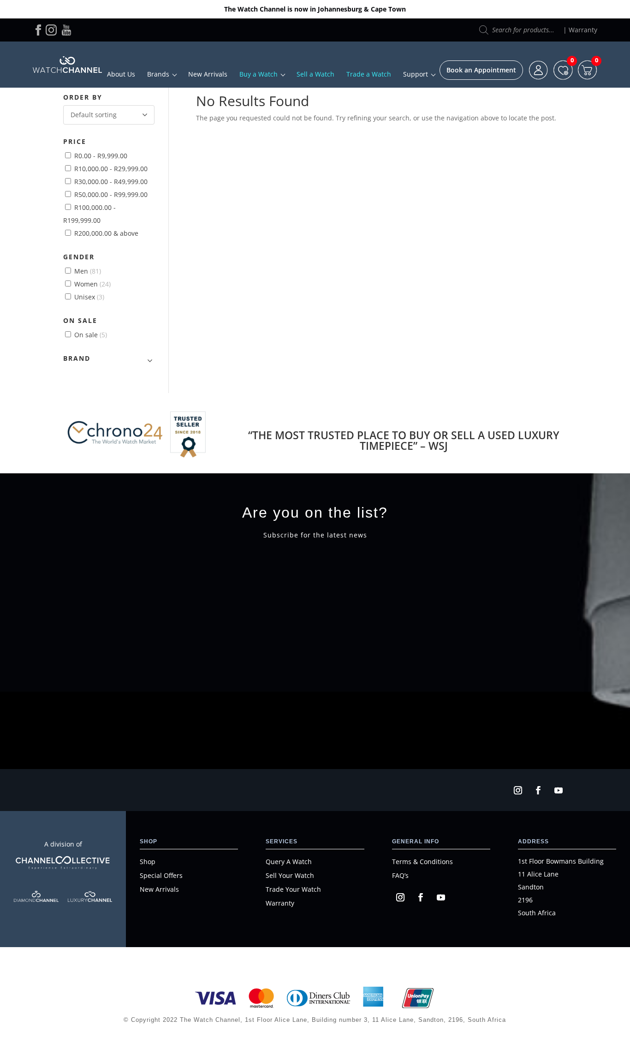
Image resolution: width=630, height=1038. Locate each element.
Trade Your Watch (293, 889)
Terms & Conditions (422, 861)
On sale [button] (90, 334)
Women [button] (92, 284)
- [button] (100, 155)
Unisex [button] (89, 296)
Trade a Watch (368, 74)
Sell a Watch (315, 74)
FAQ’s (400, 875)
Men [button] (87, 271)
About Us (121, 74)
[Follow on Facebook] (538, 790)
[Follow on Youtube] (558, 790)
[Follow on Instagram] (518, 790)
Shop (147, 861)
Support (415, 74)
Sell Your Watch (290, 875)
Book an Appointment (481, 70)
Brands (158, 74)
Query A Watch (289, 861)
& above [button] (106, 233)
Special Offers (161, 875)
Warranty (583, 29)
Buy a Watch (258, 74)
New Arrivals (207, 74)
